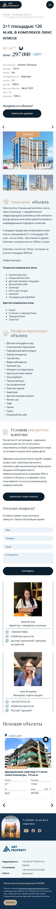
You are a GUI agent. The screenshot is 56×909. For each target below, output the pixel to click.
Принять (10, 902)
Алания (12, 736)
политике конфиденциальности (32, 888)
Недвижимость (10, 861)
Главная (6, 14)
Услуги (5, 873)
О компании (8, 867)
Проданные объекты (21, 14)
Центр (19, 736)
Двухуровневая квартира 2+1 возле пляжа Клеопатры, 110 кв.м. (26, 773)
